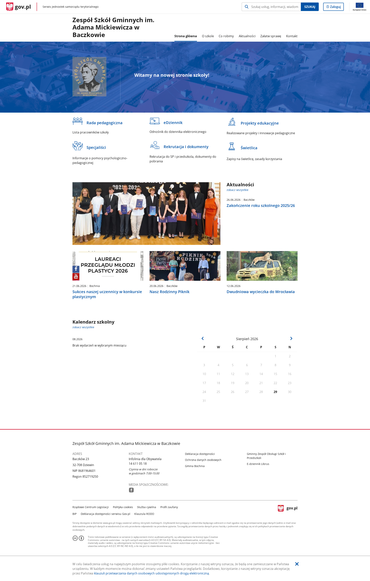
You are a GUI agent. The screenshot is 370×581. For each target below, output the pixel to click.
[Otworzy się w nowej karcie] (131, 490)
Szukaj (309, 7)
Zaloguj (337, 7)
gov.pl (292, 510)
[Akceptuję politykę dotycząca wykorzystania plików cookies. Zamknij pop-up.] (297, 564)
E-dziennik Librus (258, 464)
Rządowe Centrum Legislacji (90, 507)
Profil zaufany (169, 507)
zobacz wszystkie (237, 190)
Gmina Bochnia (195, 466)
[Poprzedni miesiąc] (203, 339)
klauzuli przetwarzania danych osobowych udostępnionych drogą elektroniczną (151, 573)
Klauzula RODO (144, 514)
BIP (74, 514)
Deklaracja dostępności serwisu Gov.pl (105, 514)
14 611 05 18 (138, 463)
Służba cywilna (146, 507)
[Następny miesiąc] (291, 339)
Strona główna (185, 36)
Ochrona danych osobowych (203, 460)
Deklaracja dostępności (200, 454)
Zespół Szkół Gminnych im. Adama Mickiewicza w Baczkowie (113, 27)
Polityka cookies (123, 507)
